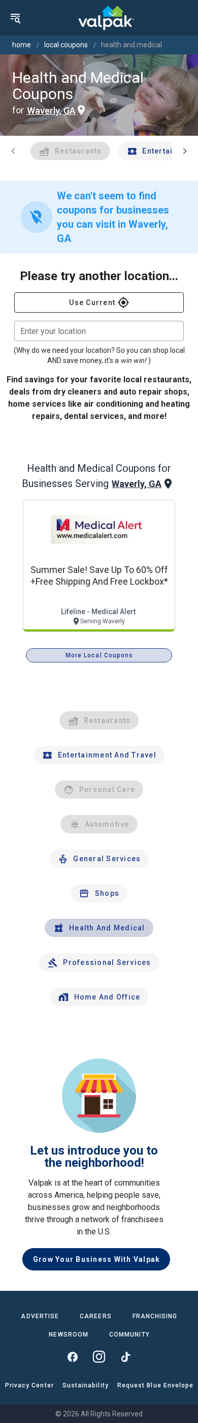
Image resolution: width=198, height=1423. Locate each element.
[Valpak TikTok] (125, 1357)
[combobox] (99, 331)
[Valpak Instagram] (99, 1357)
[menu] (15, 18)
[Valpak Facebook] (72, 1357)
